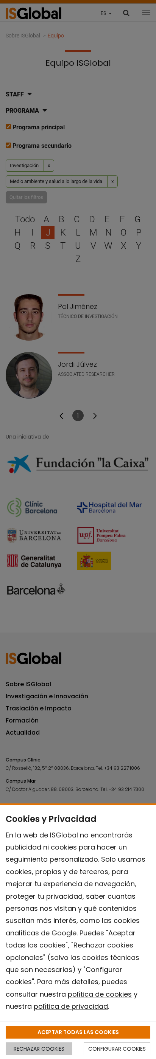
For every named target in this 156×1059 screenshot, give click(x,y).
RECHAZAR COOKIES (39, 1049)
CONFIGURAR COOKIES (117, 1049)
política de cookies (100, 994)
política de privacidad (71, 1006)
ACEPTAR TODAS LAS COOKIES (78, 1032)
